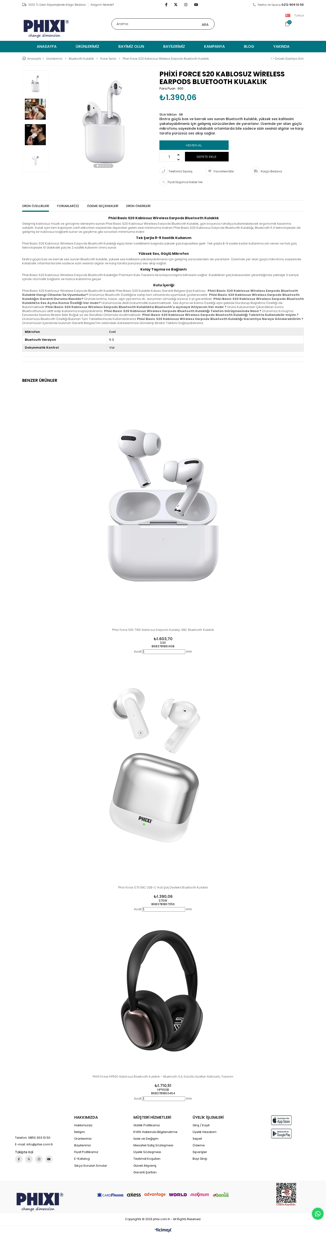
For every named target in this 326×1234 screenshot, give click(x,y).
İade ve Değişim (145, 1139)
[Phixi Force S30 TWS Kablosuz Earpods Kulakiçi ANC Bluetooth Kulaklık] (163, 511)
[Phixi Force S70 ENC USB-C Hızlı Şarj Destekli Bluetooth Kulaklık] (163, 769)
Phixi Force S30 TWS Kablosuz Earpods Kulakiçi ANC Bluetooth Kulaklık (163, 630)
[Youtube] (49, 1159)
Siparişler (200, 1152)
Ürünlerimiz (87, 46)
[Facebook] (19, 1159)
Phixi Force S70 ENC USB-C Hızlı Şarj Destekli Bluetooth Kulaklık (163, 887)
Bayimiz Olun (131, 46)
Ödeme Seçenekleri (102, 206)
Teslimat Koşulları (146, 1159)
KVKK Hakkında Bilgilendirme (155, 1132)
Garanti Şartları (145, 1172)
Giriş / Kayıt (201, 1125)
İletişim (79, 1132)
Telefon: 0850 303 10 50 (32, 1138)
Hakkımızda (83, 1125)
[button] (98, 165)
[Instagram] (39, 1159)
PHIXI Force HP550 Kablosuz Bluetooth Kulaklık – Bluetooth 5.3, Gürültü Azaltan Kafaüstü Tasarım (163, 1076)
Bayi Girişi (200, 1159)
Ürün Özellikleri (35, 206)
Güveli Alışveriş (144, 1166)
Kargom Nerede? (102, 5)
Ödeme (199, 1145)
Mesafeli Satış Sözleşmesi (153, 1145)
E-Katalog (82, 1159)
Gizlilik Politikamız (146, 1125)
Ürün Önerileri (138, 206)
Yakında (281, 46)
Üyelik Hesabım (204, 1132)
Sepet (197, 1139)
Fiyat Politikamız (86, 1152)
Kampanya (214, 46)
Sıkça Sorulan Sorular (90, 1166)
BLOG (249, 46)
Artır (189, 651)
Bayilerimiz (174, 46)
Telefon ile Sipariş (281, 4)
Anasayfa (47, 46)
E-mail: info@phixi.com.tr (34, 1144)
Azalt (138, 651)
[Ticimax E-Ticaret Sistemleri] (163, 1230)
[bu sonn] (39, 1202)
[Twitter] (29, 1159)
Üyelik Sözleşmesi (147, 1152)
